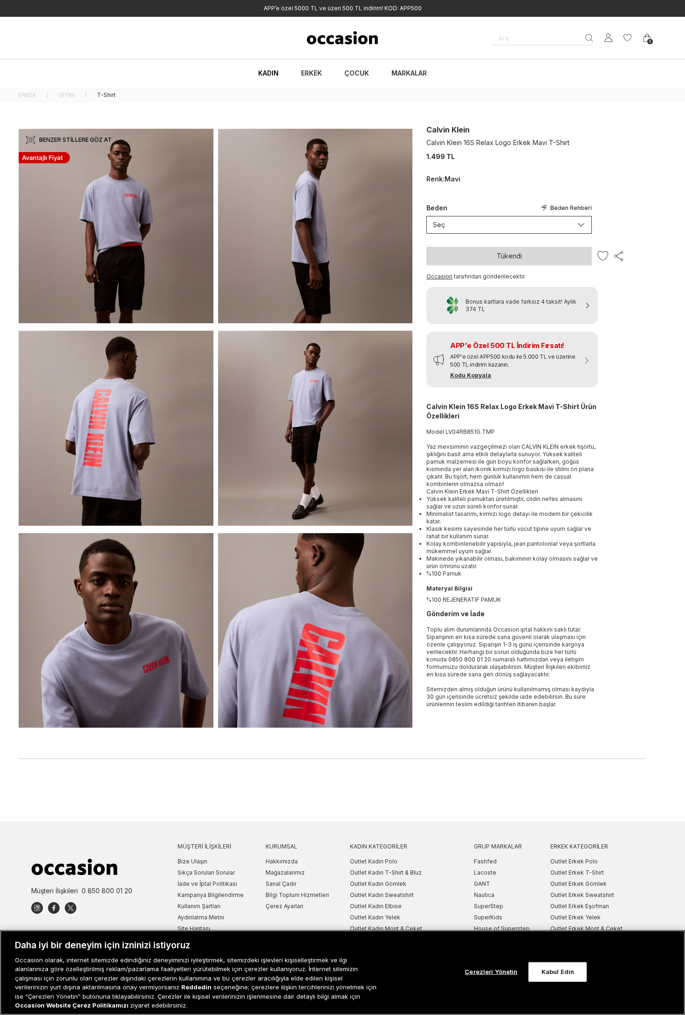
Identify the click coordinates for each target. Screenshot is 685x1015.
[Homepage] (342, 38)
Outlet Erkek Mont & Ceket (586, 928)
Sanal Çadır (281, 883)
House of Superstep (502, 928)
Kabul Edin (557, 971)
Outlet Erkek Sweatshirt (582, 894)
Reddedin (196, 987)
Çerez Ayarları (284, 906)
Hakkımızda (282, 861)
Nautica (484, 894)
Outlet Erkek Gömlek (578, 883)
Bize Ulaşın (192, 861)
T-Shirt (106, 94)
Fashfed (485, 861)
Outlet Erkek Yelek (575, 917)
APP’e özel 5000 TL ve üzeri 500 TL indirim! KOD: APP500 (343, 8)
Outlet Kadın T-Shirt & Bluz (386, 872)
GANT (482, 883)
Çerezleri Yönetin (491, 971)
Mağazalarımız (285, 872)
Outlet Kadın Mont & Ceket (386, 928)
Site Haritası (194, 928)
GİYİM (67, 94)
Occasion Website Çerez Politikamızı (72, 1005)
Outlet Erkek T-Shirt (577, 872)
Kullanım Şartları (199, 906)
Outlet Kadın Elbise (376, 906)
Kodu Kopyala (470, 375)
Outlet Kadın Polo (373, 861)
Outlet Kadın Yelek (375, 917)
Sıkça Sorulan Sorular (206, 872)
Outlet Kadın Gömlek (378, 883)
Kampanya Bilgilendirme (211, 894)
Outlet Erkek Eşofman (579, 906)
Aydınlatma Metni (201, 917)
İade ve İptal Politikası (207, 883)
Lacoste (485, 872)
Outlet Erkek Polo (574, 861)
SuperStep (488, 906)
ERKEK (27, 94)
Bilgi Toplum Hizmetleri (297, 894)
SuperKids (488, 917)
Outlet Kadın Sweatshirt (382, 894)
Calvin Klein (448, 129)
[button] (512, 360)
